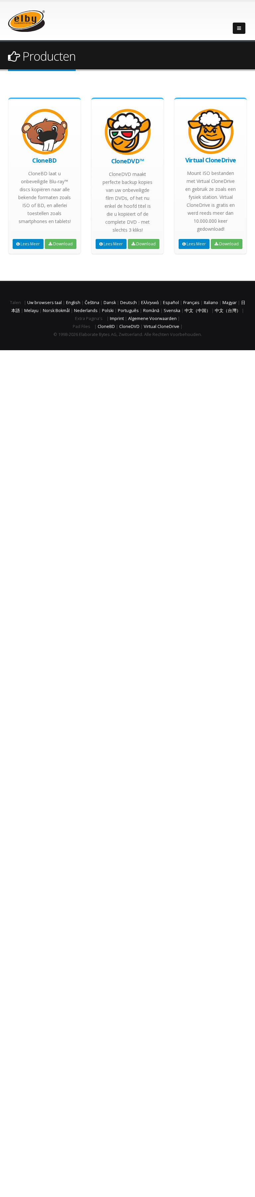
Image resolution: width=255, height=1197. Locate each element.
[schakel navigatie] (239, 28)
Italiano (211, 302)
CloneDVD (129, 326)
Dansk (110, 302)
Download (62, 244)
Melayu (31, 310)
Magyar (229, 302)
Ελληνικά (150, 302)
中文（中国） (198, 310)
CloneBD (106, 326)
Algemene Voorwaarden (152, 318)
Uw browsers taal (44, 302)
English (73, 302)
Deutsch (128, 302)
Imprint (117, 318)
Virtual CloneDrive (161, 326)
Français (191, 302)
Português (128, 310)
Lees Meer (30, 244)
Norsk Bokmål (56, 310)
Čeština (92, 302)
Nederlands (86, 310)
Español (171, 302)
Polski (108, 310)
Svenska (172, 310)
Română (151, 310)
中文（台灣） (228, 310)
